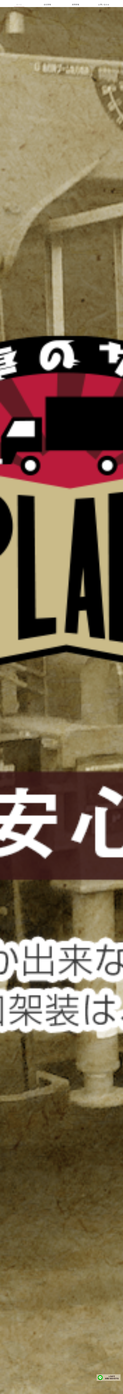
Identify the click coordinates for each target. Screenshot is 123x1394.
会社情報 (47, 4)
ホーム (19, 4)
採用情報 (75, 4)
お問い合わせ (103, 4)
